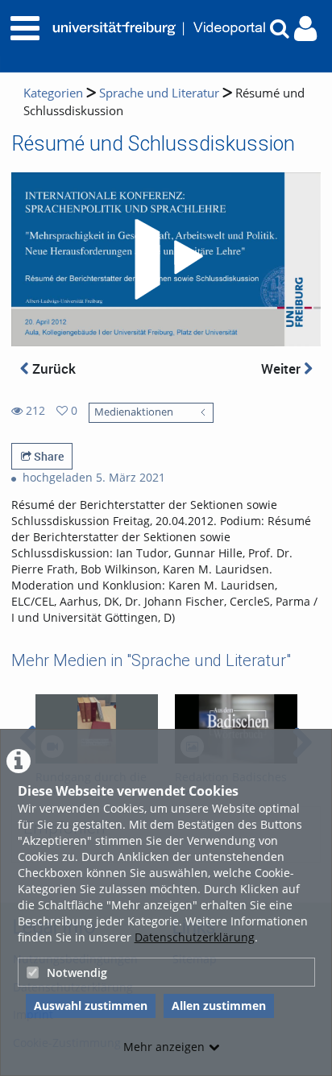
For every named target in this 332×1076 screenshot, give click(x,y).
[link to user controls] (305, 28)
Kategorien (53, 93)
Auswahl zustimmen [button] (90, 1005)
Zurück (52, 368)
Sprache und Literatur (159, 93)
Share (47, 456)
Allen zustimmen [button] (219, 1005)
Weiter (282, 368)
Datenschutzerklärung (195, 937)
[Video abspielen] (166, 259)
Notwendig (77, 972)
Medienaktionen (133, 412)
